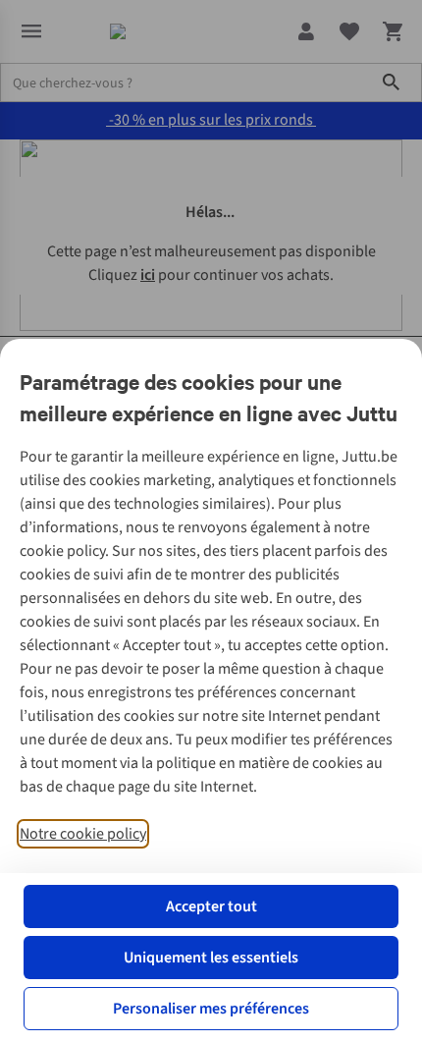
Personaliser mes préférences (211, 1008)
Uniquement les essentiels (211, 957)
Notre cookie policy (83, 834)
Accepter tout (211, 906)
